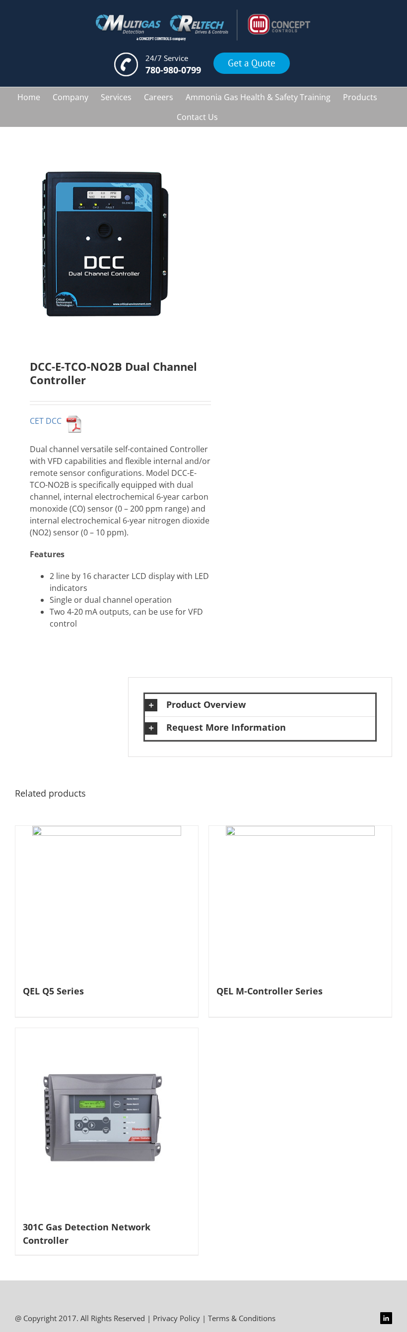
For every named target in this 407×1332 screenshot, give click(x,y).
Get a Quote (251, 63)
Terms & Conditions (241, 1318)
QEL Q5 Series (53, 991)
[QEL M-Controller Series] (300, 900)
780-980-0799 (173, 70)
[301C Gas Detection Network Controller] (106, 1119)
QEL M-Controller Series (269, 991)
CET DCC (46, 420)
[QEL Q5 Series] (106, 900)
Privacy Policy (176, 1318)
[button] (260, 705)
